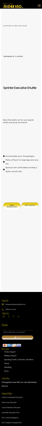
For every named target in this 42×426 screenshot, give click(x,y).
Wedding (7, 367)
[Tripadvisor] (18, 316)
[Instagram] (14, 316)
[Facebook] (4, 316)
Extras (6, 363)
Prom (6, 371)
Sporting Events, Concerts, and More (18, 360)
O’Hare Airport (10, 352)
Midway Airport (10, 356)
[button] (39, 5)
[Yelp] (9, 316)
